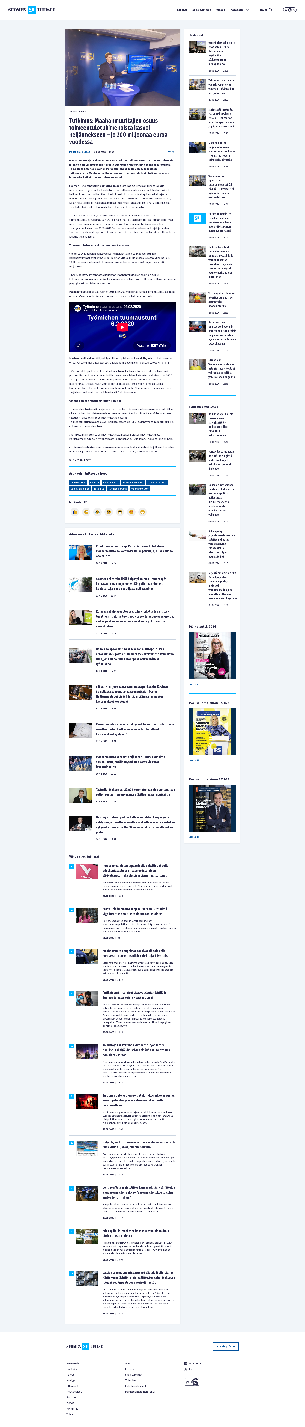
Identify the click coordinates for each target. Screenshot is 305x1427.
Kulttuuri (71, 1397)
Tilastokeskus (78, 482)
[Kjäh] (142, 512)
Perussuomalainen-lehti (140, 1392)
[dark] (286, 10)
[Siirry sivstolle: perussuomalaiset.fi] (211, 1382)
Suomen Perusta (117, 489)
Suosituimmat (201, 10)
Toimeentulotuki (157, 482)
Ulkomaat (72, 1386)
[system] (290, 10)
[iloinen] (86, 512)
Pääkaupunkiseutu (133, 482)
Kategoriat (238, 10)
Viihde (70, 1414)
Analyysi (71, 1380)
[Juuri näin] (75, 512)
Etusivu (182, 10)
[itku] (97, 512)
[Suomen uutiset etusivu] (32, 10)
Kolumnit (72, 1409)
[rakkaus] (131, 512)
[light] (293, 10)
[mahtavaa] (120, 512)
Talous (70, 1375)
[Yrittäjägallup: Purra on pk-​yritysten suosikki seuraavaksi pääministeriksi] (197, 303)
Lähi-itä (94, 482)
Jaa (169, 151)
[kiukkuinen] (108, 512)
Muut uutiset (74, 1392)
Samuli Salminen (80, 489)
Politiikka (75, 152)
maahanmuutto (140, 489)
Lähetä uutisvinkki (136, 1386)
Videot (220, 10)
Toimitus (130, 1380)
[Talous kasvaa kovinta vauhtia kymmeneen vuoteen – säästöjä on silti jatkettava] (197, 90)
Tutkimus (99, 489)
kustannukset (110, 482)
